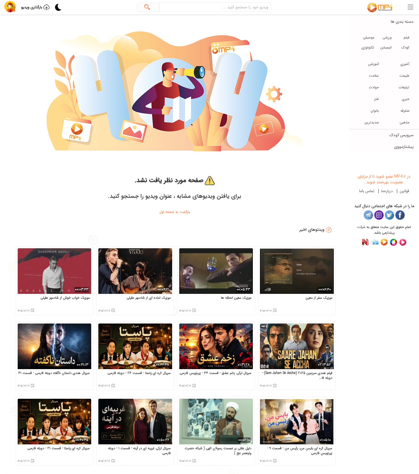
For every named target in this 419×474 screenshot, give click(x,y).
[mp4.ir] (380, 7)
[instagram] (379, 215)
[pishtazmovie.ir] (403, 242)
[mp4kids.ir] (393, 242)
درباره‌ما (387, 191)
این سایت (387, 227)
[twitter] (389, 215)
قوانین (404, 191)
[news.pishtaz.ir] (365, 242)
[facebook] (400, 215)
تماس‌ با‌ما (366, 191)
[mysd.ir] (375, 242)
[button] (10, 6)
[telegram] (368, 215)
